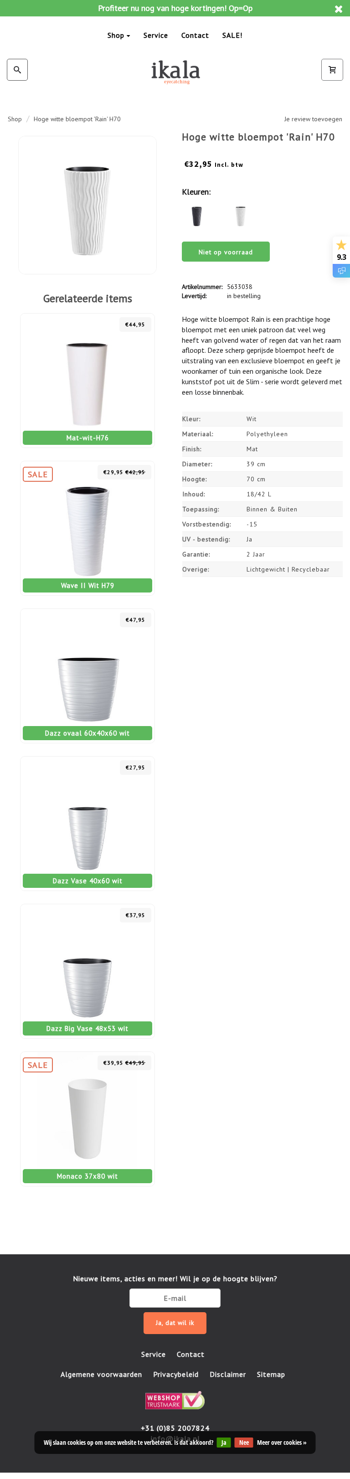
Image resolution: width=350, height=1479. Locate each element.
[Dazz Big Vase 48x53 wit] (87, 971)
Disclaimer (228, 1374)
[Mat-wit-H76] (87, 380)
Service (156, 35)
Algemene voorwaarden (101, 1374)
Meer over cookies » (282, 1442)
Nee (244, 1442)
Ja (223, 1442)
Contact (195, 35)
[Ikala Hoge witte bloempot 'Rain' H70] (241, 214)
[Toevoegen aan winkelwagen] (108, 324)
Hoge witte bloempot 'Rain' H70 (77, 119)
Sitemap (271, 1374)
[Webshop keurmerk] (175, 1399)
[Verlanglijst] (88, 324)
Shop (116, 35)
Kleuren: (196, 191)
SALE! (232, 35)
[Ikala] (175, 72)
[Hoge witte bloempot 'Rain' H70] (87, 205)
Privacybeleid (176, 1374)
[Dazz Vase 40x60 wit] (87, 823)
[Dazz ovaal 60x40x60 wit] (87, 675)
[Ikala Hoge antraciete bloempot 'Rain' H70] (197, 214)
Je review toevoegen (313, 119)
